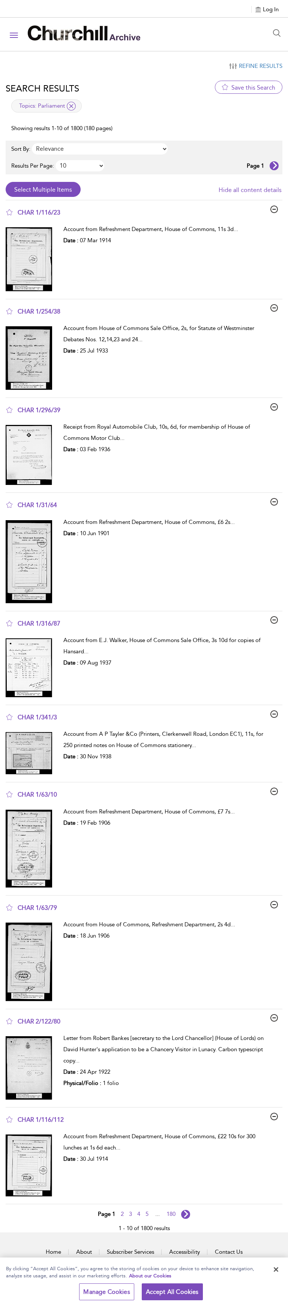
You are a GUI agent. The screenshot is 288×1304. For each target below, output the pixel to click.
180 (171, 1214)
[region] (144, 1280)
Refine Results (260, 66)
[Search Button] (278, 33)
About (84, 1251)
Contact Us (229, 1251)
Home (53, 1251)
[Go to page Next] (185, 1214)
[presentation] (32, 259)
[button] (9, 212)
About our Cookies (150, 1275)
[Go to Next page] (274, 165)
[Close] (276, 1269)
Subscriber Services (130, 1251)
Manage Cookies (106, 1291)
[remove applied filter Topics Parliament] (71, 106)
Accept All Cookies (172, 1291)
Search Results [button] (42, 88)
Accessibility (184, 1251)
